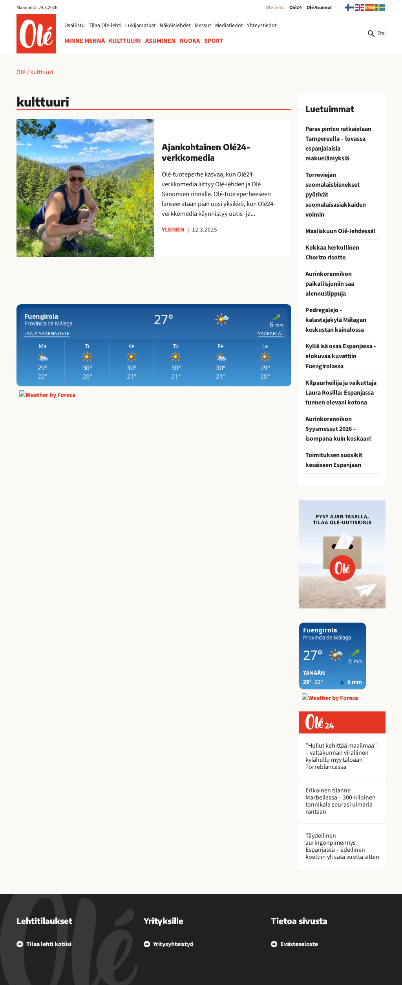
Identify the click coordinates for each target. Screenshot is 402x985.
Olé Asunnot (319, 7)
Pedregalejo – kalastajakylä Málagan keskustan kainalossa (335, 320)
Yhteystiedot (262, 25)
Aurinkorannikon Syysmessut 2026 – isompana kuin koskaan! (338, 429)
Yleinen (173, 229)
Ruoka (190, 41)
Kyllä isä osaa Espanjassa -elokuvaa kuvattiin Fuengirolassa (340, 356)
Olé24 (295, 7)
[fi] (350, 7)
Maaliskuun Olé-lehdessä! (340, 231)
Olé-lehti (275, 7)
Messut (203, 25)
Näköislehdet (175, 25)
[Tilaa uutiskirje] (342, 554)
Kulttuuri (125, 41)
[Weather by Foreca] (47, 395)
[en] (360, 7)
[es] (370, 7)
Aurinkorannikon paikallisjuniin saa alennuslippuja (329, 284)
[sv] (380, 7)
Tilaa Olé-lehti (105, 25)
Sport (213, 41)
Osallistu (74, 25)
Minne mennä (84, 41)
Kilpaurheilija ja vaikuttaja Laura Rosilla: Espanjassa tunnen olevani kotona (340, 393)
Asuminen (160, 41)
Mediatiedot (229, 25)
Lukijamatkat (140, 25)
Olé (21, 72)
